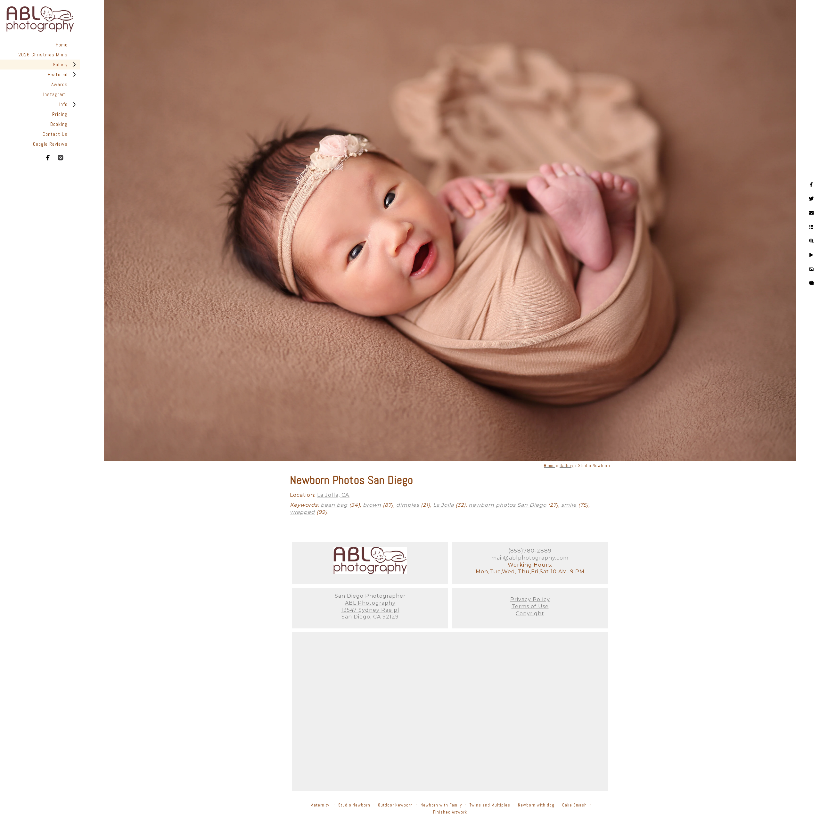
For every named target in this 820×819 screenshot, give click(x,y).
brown (372, 505)
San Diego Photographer (370, 596)
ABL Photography (370, 603)
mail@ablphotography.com (530, 558)
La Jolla (443, 505)
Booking (59, 124)
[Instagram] (60, 157)
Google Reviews (50, 144)
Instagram (55, 94)
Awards (59, 84)
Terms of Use (530, 606)
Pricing (60, 114)
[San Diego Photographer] (370, 572)
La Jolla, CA (333, 495)
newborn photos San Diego (507, 505)
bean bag (334, 505)
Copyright (530, 613)
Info (63, 104)
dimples (407, 505)
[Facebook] (48, 157)
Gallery (60, 64)
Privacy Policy (530, 599)
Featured (58, 74)
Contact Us (55, 134)
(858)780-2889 (530, 551)
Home (62, 44)
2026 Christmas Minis (43, 54)
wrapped (302, 512)
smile (569, 505)
